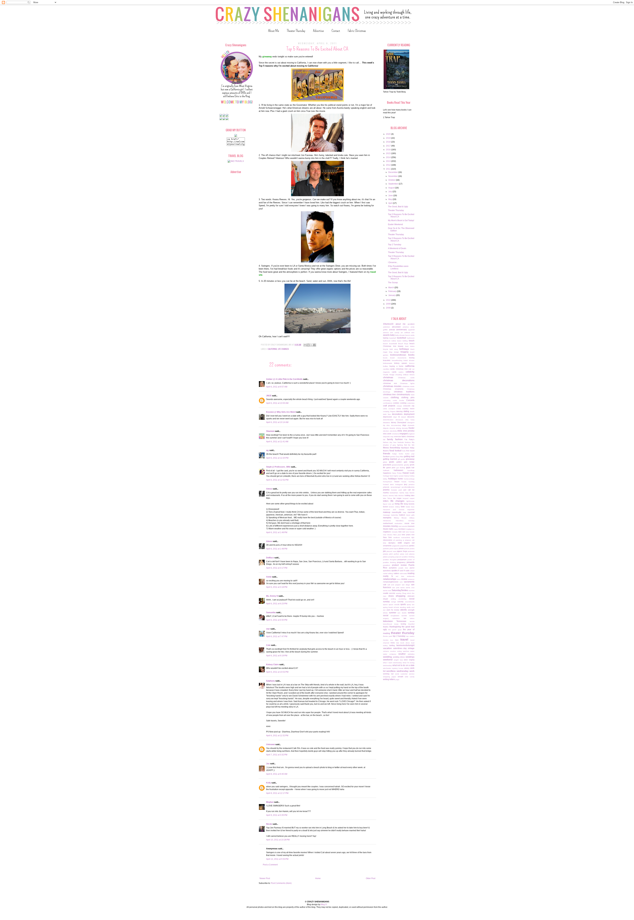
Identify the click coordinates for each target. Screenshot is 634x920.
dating (406, 411)
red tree (400, 576)
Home (318, 878)
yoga (397, 679)
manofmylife (396, 512)
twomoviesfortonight (405, 645)
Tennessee (401, 621)
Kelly (268, 783)
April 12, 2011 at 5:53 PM (277, 859)
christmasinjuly (403, 394)
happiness (387, 473)
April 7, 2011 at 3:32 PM (276, 755)
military (411, 518)
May (390, 199)
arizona (386, 332)
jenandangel (395, 487)
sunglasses (395, 615)
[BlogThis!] (308, 345)
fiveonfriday (395, 448)
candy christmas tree (399, 369)
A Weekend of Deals (397, 248)
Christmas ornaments (393, 389)
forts (403, 451)
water (412, 651)
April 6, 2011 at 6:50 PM (276, 620)
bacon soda (409, 335)
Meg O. (324, 904)
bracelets (386, 360)
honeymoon (387, 482)
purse (412, 568)
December (393, 172)
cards (394, 372)
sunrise (404, 615)
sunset (411, 615)
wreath (400, 677)
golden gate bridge (405, 462)
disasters (386, 422)
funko (401, 454)
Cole (268, 645)
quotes (394, 570)
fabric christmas (408, 436)
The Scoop (393, 282)
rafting (390, 573)
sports (403, 604)
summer (392, 613)
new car (401, 532)
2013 (388, 161)
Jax (268, 763)
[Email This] (305, 345)
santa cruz (410, 587)
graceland (387, 465)
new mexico (387, 535)
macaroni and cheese (393, 509)
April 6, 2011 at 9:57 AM (276, 387)
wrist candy (409, 677)
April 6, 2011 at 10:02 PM (277, 672)
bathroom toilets (389, 341)
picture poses (409, 548)
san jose (395, 587)
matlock (402, 515)
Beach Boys (403, 343)
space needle (394, 604)
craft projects (389, 406)
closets (385, 397)
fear (394, 442)
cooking (403, 403)
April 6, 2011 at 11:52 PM (277, 735)
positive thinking (408, 557)
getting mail (409, 456)
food (391, 450)
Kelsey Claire (272, 664)
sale (384, 585)
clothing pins (407, 397)
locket (385, 507)
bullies (385, 366)
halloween (398, 470)
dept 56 (396, 417)
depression (387, 417)
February (392, 291)
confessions (387, 403)
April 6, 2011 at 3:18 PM (276, 587)
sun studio (402, 613)
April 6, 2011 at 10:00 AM (277, 403)
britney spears (400, 363)
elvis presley (409, 431)
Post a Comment (270, 865)
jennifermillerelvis (408, 487)
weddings (410, 657)
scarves (411, 590)
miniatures (387, 521)
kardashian (394, 493)
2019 (388, 138)
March (391, 287)
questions (387, 571)
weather (402, 654)
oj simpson (407, 540)
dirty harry (409, 420)
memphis (387, 518)
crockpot (391, 409)
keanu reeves (388, 495)
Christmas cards (406, 378)
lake (412, 495)
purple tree (403, 568)
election (386, 431)
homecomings (409, 479)
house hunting (408, 482)
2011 (388, 169)
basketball (401, 338)
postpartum (401, 559)
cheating (398, 375)
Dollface (270, 558)
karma (402, 493)
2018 (388, 142)
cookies (396, 403)
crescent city (408, 406)
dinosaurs (399, 420)
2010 (388, 300)
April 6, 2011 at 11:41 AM (277, 441)
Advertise (318, 30)
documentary (396, 425)
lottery (397, 507)
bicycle (385, 349)
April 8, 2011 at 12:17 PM (277, 793)
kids (396, 495)
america (406, 327)
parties (411, 546)
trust (412, 643)
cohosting (386, 400)
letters (385, 501)
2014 (388, 157)
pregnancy (401, 562)
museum (410, 526)
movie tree (409, 523)
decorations (397, 414)
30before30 (388, 324)
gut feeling (400, 468)
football (398, 451)
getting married (390, 459)
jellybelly (386, 487)
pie (384, 551)
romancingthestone (390, 582)
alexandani (396, 327)
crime (385, 409)
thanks (385, 627)
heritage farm (388, 476)
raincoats (403, 573)
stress (385, 613)
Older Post (370, 878)
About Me (273, 30)
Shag (404, 593)
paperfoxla (404, 546)
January (392, 295)
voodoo (393, 651)
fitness (386, 448)
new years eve (408, 535)
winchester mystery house (393, 668)
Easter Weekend (395, 224)
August (391, 188)
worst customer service (405, 674)
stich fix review (393, 610)
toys (397, 640)
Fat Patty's (409, 439)
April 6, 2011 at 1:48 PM (276, 532)
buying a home (396, 366)
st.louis (396, 607)
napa (396, 529)
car (410, 369)
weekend (387, 659)
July (390, 191)
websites (411, 654)
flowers (386, 451)
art (402, 332)
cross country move (405, 409)
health (412, 473)
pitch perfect (394, 554)
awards (386, 335)
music (385, 529)
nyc (412, 537)
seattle (385, 593)
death (412, 411)
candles (386, 369)
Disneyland (401, 422)
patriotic (386, 548)
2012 (388, 165)
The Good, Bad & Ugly (398, 206)
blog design (394, 352)
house (396, 482)
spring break (388, 607)
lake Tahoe (387, 498)
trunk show (405, 643)
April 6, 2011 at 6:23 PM (276, 603)
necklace (401, 529)
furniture (386, 456)
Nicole (269, 824)
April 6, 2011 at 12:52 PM (277, 480)
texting (403, 624)
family (390, 439)
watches (406, 651)
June (390, 195)
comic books (398, 400)
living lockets (409, 504)
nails (391, 529)
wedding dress (399, 657)
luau (412, 507)
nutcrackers (405, 537)
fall (384, 439)
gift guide (401, 459)
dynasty (405, 428)
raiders (396, 573)
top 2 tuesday (399, 636)
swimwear (396, 618)
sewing (398, 593)
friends (386, 453)
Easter (411, 428)
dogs (404, 425)
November (393, 176)
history (406, 476)
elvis (399, 430)
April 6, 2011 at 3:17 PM (276, 568)
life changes (283, 348)
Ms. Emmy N (272, 596)
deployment (409, 414)
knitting (407, 495)
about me (401, 324)
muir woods (402, 526)
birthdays (404, 349)
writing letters (389, 679)
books (411, 354)
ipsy (405, 484)
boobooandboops (398, 355)
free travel (410, 451)
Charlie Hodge (388, 375)
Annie (269, 577)
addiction (386, 327)
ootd (400, 543)
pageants (396, 546)
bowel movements (398, 358)
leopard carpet (408, 498)
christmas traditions (404, 392)
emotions (395, 434)
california (272, 348)
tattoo (412, 618)
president (386, 565)
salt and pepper (394, 585)
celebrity (410, 371)
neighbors (387, 532)
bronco (411, 363)
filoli (405, 445)
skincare (410, 596)
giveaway (410, 459)
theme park (387, 636)
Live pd (391, 504)
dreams (392, 428)
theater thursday (403, 633)
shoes (391, 596)
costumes (410, 403)
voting (399, 651)
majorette (410, 509)
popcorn (398, 557)
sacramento (409, 582)
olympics (391, 543)
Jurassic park (396, 490)
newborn (396, 537)
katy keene (409, 493)
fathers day (387, 442)
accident (411, 324)
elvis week (387, 434)
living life (399, 504)
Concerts (410, 400)
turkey (385, 645)
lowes (408, 507)
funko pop (409, 454)
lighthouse (410, 501)
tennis (412, 621)
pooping (391, 557)
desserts (410, 417)
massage (386, 515)
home (400, 479)
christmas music (408, 386)
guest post (390, 468)
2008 (388, 308)
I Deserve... (393, 262)
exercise (397, 436)
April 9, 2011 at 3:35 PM (276, 815)
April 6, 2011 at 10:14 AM (277, 422)
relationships (389, 579)
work (411, 671)
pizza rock (404, 554)
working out (388, 674)
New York (387, 537)
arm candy (394, 332)
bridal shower (409, 360)
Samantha (271, 612)
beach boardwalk (390, 343)
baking (385, 338)
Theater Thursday (296, 30)
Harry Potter (397, 473)
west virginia (409, 660)
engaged (404, 434)
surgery (386, 618)
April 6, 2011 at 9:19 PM (276, 655)
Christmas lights (407, 383)
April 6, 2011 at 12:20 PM (277, 458)
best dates (410, 346)
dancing (399, 411)
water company (389, 654)
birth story (394, 349)
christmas (388, 377)
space (385, 604)
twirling (392, 645)
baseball (392, 338)
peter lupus (393, 548)
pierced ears (391, 551)
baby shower (400, 335)
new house (410, 532)
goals (391, 462)
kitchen (401, 495)
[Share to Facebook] (314, 345)
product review (399, 565)
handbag (410, 470)
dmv (388, 425)
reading (410, 573)
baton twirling (402, 341)
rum (401, 582)
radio (407, 571)
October (392, 180)
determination (388, 420)
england (411, 434)
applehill (411, 330)
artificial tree (409, 332)
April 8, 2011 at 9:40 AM (276, 774)
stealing (403, 607)
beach (411, 341)
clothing (395, 397)
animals (392, 330)
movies (386, 526)
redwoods (410, 576)
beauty (400, 346)
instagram (399, 484)
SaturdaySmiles (400, 590)
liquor (385, 504)
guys (408, 467)
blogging (404, 352)
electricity (393, 431)
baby (392, 335)
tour (391, 640)
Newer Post (265, 878)
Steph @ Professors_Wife (278, 467)
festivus (408, 442)
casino (401, 372)
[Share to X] (311, 345)
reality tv (388, 576)
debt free (387, 414)
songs (393, 602)
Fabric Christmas (357, 30)
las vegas (397, 498)
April (390, 203)
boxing (411, 358)
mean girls (410, 515)
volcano (386, 651)
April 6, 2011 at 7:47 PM (276, 636)
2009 (388, 304)
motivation (398, 523)
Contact (336, 30)
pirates (385, 554)
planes (411, 554)
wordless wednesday (397, 671)
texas (396, 624)
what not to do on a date (403, 665)
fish (413, 445)
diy (384, 425)
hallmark (386, 470)
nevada (395, 532)
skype (385, 599)
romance (411, 579)
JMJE (268, 396)
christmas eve (390, 383)
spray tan (410, 604)
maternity (394, 515)
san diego (406, 585)
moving (394, 526)
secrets (392, 593)
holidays (392, 478)
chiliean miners (409, 375)
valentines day (400, 648)
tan (405, 618)
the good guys (394, 630)
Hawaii (406, 473)
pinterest (411, 551)
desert (403, 417)
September (393, 184)
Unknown (270, 744)
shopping (400, 596)
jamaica (411, 484)
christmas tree (389, 394)
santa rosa (387, 590)
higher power (399, 476)
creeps (399, 406)
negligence (410, 529)
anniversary (401, 329)
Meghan (270, 802)
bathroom (410, 338)
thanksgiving (395, 627)
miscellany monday (405, 521)
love (403, 506)
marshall (411, 512)
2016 (388, 149)
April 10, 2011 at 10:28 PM (278, 840)
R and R (401, 571)
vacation (387, 648)
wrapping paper (389, 677)
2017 (388, 146)
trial (397, 643)
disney (393, 422)
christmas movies (392, 386)
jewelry (386, 490)
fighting (400, 445)
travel (404, 639)
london (391, 507)
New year (397, 535)
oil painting (397, 540)
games (392, 456)
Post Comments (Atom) (281, 883)
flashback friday (407, 448)
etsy (391, 436)
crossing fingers (389, 411)
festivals (401, 442)
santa (402, 587)
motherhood (388, 523)
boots (385, 358)
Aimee (269, 489)
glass (385, 462)
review (404, 579)
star (268, 629)
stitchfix (403, 610)
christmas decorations (398, 380)
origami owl (409, 543)
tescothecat (387, 624)
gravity (406, 465)
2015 (388, 153)
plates (385, 557)
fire (409, 445)
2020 (388, 134)
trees (393, 643)
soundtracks (409, 602)
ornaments (387, 546)
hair (412, 468)
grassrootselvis (397, 465)
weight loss (398, 660)
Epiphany (270, 681)
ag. (267, 450)
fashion (399, 439)
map (404, 512)
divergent (410, 422)
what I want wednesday (392, 663)
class (412, 395)
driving (398, 428)
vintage (411, 648)
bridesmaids (387, 363)
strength (411, 610)
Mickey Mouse (400, 518)
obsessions (387, 540)
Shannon (270, 431)
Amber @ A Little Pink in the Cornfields (284, 379)
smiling (393, 599)
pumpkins (393, 568)
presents (410, 562)
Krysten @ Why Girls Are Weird (281, 412)
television (388, 621)
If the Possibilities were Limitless (398, 267)
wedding (387, 656)
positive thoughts (390, 559)
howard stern (388, 484)
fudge (394, 454)
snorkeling (402, 599)
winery (406, 668)
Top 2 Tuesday (394, 244)
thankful (411, 624)
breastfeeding (397, 360)
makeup (386, 512)
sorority (400, 602)
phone (401, 548)
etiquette (386, 436)
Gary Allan (400, 456)
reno (399, 579)
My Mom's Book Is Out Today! (401, 220)
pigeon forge (402, 551)
